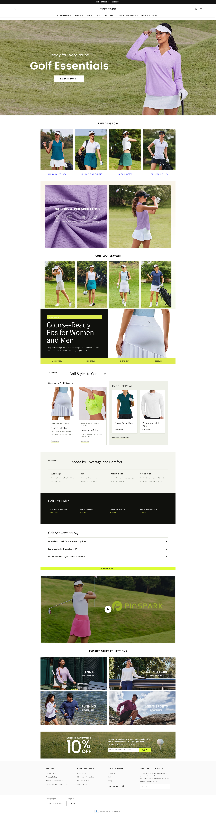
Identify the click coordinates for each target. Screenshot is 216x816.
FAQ (110, 777)
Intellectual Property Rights (56, 784)
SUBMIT (145, 750)
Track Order (82, 784)
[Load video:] (108, 609)
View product (55, 441)
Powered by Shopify (116, 811)
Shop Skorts (124, 361)
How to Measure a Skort (149, 511)
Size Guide (158, 361)
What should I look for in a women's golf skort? (68, 541)
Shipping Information (85, 777)
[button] (15, 9)
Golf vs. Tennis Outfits (88, 511)
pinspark (107, 811)
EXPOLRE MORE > (108, 568)
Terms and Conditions (55, 781)
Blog (110, 781)
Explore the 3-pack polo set (120, 437)
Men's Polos (91, 361)
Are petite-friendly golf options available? (66, 556)
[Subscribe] (167, 786)
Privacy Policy (51, 777)
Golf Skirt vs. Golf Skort (59, 511)
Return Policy (51, 773)
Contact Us (81, 773)
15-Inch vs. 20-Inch (117, 511)
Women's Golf (57, 361)
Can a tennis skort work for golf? (62, 548)
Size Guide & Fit (83, 781)
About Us (112, 773)
